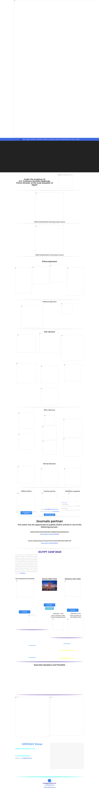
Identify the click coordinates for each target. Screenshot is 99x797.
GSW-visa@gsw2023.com (67, 658)
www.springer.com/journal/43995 (49, 534)
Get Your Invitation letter (67, 650)
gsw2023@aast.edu (49, 785)
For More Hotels (49, 608)
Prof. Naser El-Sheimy (77, 563)
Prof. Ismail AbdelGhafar (45, 563)
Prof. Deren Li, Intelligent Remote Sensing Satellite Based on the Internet (23, 687)
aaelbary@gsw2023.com (50, 787)
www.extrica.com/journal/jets (49, 543)
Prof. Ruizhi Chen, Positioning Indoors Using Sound (58, 687)
